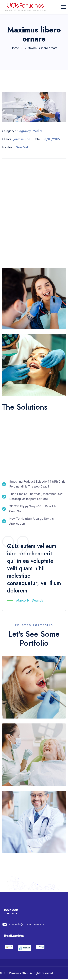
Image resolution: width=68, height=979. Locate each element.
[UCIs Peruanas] (25, 7)
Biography (24, 131)
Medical (38, 131)
